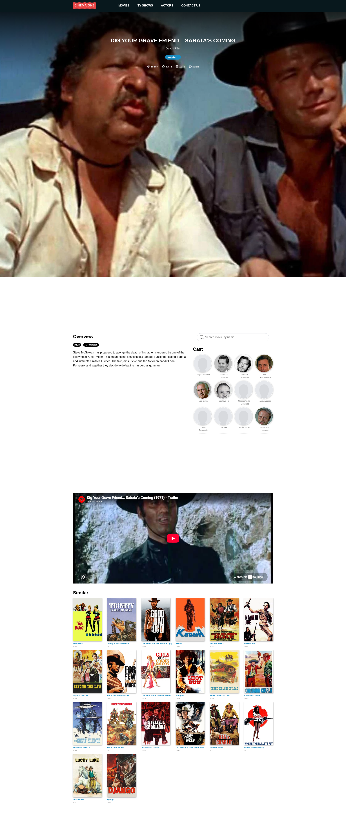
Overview (83, 336)
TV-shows (145, 5)
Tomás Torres (244, 427)
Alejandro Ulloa (203, 374)
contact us (190, 5)
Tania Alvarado (264, 401)
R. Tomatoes (91, 345)
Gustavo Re (224, 401)
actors (167, 5)
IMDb (77, 345)
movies (124, 5)
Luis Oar (224, 427)
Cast (198, 349)
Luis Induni (203, 401)
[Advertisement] (173, 303)
